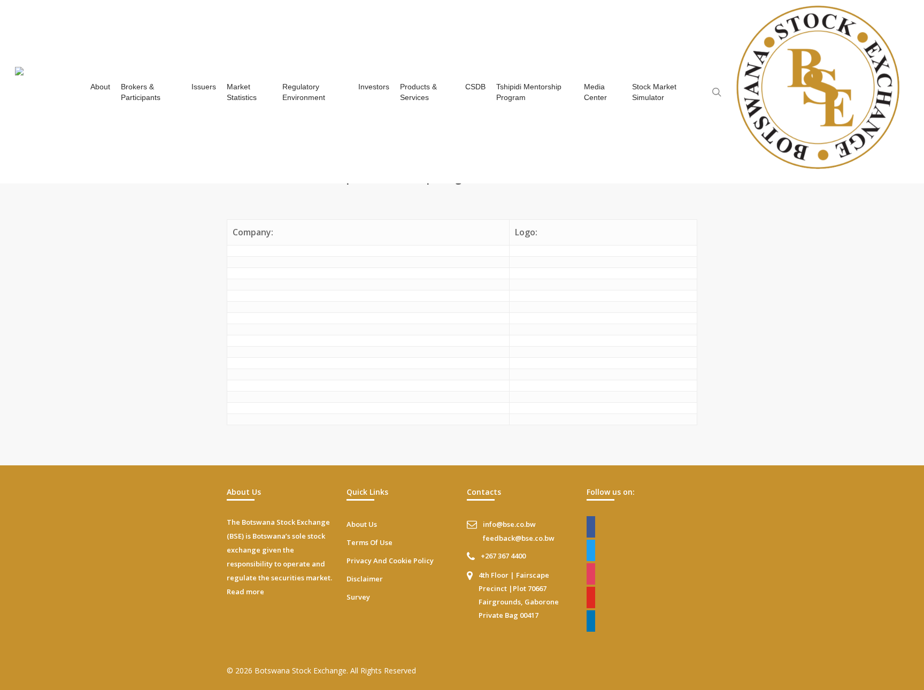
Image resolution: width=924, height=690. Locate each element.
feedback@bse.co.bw (519, 538)
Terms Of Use (369, 542)
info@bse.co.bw (509, 524)
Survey (358, 597)
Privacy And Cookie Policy (390, 560)
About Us (361, 524)
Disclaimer (364, 579)
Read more (245, 591)
